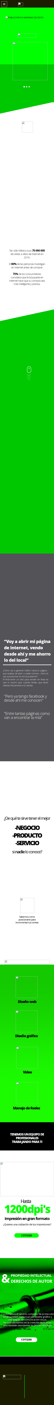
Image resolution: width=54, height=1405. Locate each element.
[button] (4, 4)
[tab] (24, 86)
